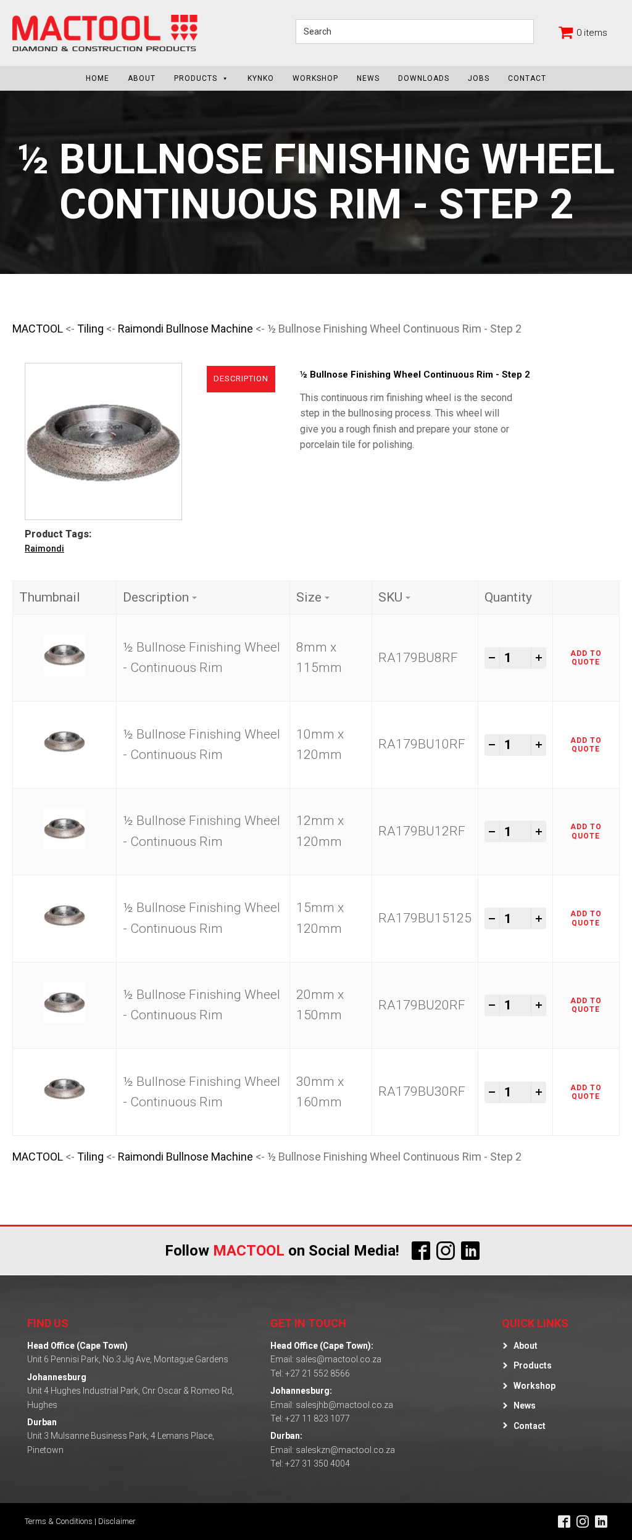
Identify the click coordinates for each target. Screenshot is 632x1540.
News (368, 78)
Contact (527, 78)
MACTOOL (37, 328)
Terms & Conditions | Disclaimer (80, 1521)
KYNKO (260, 78)
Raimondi (44, 548)
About (142, 78)
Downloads (423, 78)
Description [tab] (241, 378)
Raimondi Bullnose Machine (185, 328)
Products (195, 78)
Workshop (315, 78)
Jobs (478, 78)
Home (97, 78)
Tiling (90, 328)
